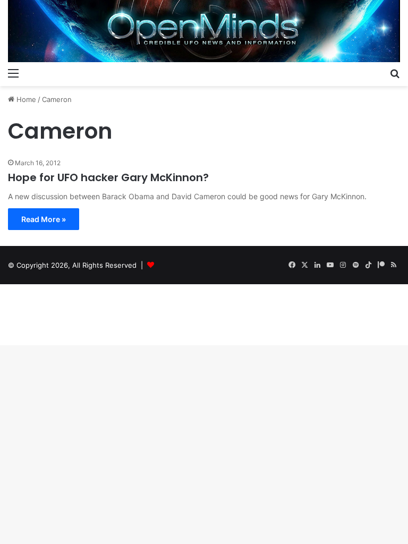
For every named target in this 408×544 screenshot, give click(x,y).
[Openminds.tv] (204, 31)
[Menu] (13, 73)
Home (25, 99)
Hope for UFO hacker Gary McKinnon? (108, 177)
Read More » (43, 219)
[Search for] (394, 73)
